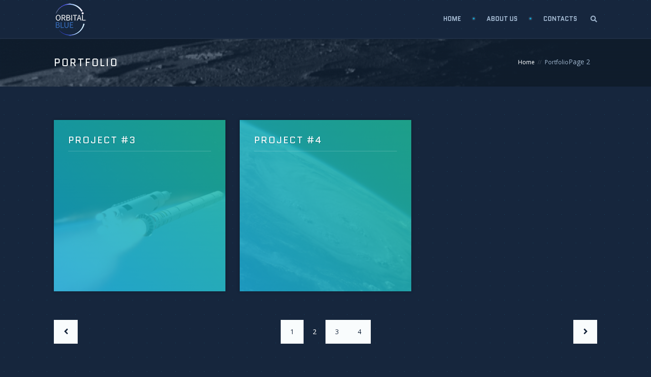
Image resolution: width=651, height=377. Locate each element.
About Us (502, 18)
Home (452, 18)
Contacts (560, 18)
